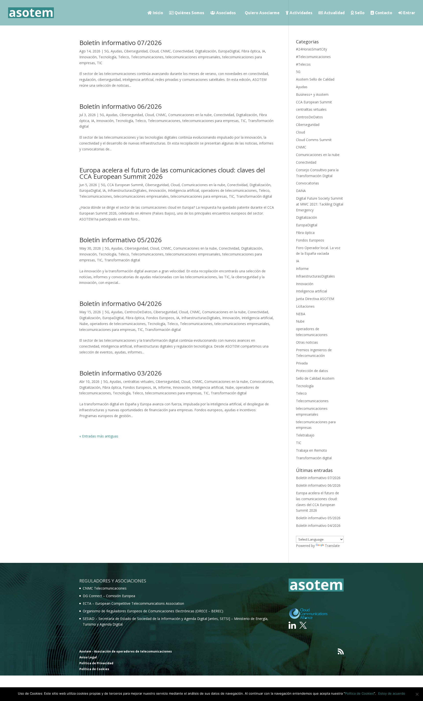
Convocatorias (261, 381)
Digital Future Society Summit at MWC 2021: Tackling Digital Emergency (319, 204)
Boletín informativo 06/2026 (120, 106)
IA (263, 51)
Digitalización (205, 51)
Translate (332, 545)
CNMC (166, 51)
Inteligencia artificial (183, 190)
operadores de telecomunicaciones (229, 190)
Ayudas (116, 51)
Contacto (383, 13)
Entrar (408, 13)
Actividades (300, 13)
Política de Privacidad (96, 663)
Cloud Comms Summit (314, 139)
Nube (83, 323)
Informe (164, 387)
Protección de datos (312, 370)
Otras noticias (307, 342)
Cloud (154, 51)
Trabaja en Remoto (311, 450)
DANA (301, 190)
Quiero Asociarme (262, 13)
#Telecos (303, 64)
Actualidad (334, 13)
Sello (359, 13)
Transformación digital (254, 196)
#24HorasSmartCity (311, 49)
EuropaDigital (228, 51)
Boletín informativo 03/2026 (120, 373)
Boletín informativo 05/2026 (120, 239)
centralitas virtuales (138, 381)
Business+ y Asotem (312, 94)
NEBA (300, 314)
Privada (302, 363)
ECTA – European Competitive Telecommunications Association (133, 603)
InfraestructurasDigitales (127, 190)
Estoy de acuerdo (391, 693)
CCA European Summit (125, 184)
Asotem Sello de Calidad (315, 79)
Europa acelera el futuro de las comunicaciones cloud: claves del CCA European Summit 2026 (172, 173)
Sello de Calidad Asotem (315, 378)
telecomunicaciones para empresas (210, 120)
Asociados (225, 13)
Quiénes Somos (189, 13)
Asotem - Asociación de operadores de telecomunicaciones (125, 651)
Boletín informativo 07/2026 (120, 42)
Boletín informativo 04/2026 (120, 303)
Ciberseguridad (136, 51)
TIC (99, 62)
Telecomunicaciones (147, 57)
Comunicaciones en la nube (190, 114)
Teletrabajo (305, 435)
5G (106, 51)
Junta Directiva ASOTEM (315, 298)
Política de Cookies (94, 669)
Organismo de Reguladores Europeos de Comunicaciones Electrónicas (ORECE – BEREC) (153, 611)
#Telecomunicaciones (313, 56)
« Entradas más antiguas (98, 436)
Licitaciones (305, 306)
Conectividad (183, 51)
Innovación (88, 57)
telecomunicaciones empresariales (192, 57)
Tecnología (107, 57)
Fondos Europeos (160, 317)
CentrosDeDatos (138, 312)
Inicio (157, 13)
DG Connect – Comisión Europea (109, 595)
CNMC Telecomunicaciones (105, 588)
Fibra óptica (250, 51)
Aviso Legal (88, 657)
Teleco (123, 57)
